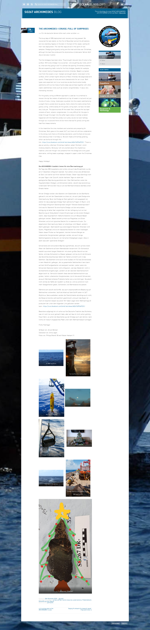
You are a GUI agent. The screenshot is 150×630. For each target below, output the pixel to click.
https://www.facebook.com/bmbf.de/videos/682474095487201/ (63, 142)
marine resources (67, 600)
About (103, 64)
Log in (125, 4)
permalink (50, 602)
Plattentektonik (86, 600)
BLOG (42, 12)
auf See (59, 600)
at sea (55, 600)
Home (103, 60)
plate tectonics (77, 600)
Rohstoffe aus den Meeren (46, 601)
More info (122, 13)
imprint (124, 623)
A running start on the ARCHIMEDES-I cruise (46, 609)
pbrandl (61, 598)
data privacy (115, 623)
